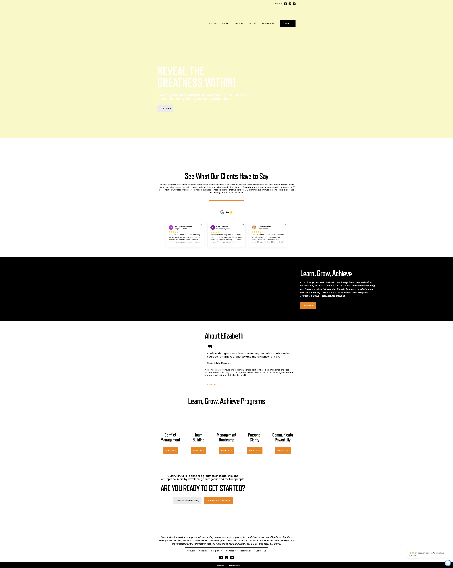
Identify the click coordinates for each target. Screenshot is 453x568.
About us (213, 17)
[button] (285, 3)
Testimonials (267, 17)
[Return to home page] (174, 17)
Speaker (225, 17)
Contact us (261, 538)
